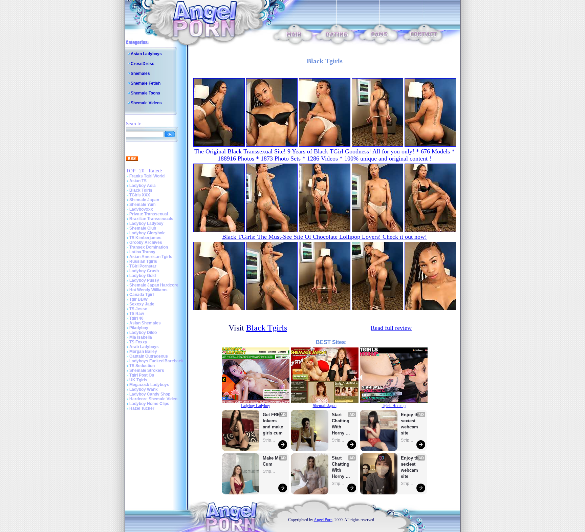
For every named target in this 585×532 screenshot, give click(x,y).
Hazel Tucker (141, 408)
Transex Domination (148, 247)
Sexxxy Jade (141, 304)
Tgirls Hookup (394, 405)
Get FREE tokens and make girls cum (273, 423)
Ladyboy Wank (143, 389)
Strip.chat (269, 440)
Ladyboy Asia (142, 185)
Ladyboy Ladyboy (146, 223)
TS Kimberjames (145, 237)
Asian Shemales (145, 323)
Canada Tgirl (141, 294)
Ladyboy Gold (142, 275)
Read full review (391, 327)
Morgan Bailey (143, 351)
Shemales (140, 73)
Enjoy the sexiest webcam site (411, 423)
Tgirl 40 (136, 318)
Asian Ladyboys (146, 53)
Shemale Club (142, 228)
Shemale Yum (142, 204)
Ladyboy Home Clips (149, 403)
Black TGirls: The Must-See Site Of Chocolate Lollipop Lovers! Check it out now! (324, 236)
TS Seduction (142, 365)
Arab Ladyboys (144, 346)
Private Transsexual (148, 214)
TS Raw (136, 313)
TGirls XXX (139, 195)
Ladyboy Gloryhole (147, 233)
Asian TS (138, 180)
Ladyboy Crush (144, 271)
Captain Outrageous (148, 356)
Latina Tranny (142, 252)
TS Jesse (138, 308)
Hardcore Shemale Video (153, 399)
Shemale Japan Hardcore (153, 285)
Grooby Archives (145, 242)
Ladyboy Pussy (144, 280)
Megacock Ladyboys (149, 384)
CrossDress (142, 63)
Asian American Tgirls (150, 256)
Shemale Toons (145, 93)
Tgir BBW (138, 299)
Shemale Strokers (146, 370)
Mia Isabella (140, 337)
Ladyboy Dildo (143, 332)
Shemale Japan (144, 199)
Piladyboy (138, 327)
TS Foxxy (138, 342)
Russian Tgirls (143, 261)
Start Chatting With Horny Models (341, 424)
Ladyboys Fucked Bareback (156, 361)
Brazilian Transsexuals (151, 218)
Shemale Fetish (145, 83)
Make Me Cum (272, 461)
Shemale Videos (146, 103)
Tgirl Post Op (141, 375)
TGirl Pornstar (142, 266)
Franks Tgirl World (147, 176)
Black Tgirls (140, 190)
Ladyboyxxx (141, 209)
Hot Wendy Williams (148, 290)
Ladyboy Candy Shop (149, 394)
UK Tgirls (138, 380)
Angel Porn (323, 519)
